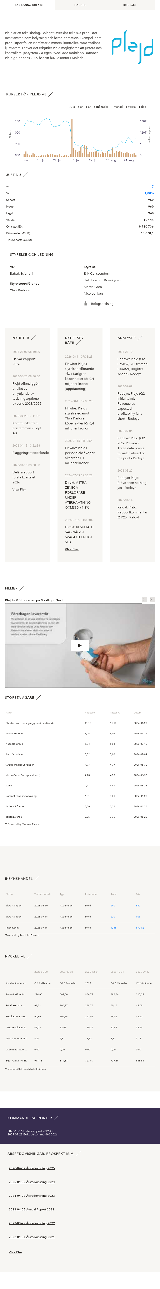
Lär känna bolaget (30, 5)
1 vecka (131, 107)
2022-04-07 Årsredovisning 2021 (32, 1237)
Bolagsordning (102, 304)
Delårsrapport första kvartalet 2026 (23, 477)
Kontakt (130, 5)
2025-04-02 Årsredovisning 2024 (32, 1182)
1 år (88, 107)
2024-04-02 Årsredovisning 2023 (32, 1196)
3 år (80, 107)
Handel (80, 5)
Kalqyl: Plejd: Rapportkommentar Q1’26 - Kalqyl (133, 512)
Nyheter (20, 338)
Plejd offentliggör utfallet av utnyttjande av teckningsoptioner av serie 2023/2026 (26, 393)
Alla (72, 107)
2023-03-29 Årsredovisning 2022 (32, 1223)
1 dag (142, 107)
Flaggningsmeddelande (30, 453)
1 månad (117, 107)
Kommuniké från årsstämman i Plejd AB (26, 428)
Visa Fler (19, 489)
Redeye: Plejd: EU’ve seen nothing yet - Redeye (132, 483)
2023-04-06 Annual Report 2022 (31, 1209)
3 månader (101, 107)
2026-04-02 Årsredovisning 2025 (32, 1168)
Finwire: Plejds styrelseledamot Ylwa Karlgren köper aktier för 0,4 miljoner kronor (79, 418)
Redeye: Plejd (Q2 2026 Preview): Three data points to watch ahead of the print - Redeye (131, 448)
